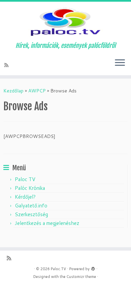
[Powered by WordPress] (93, 267)
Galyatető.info (31, 205)
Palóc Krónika (30, 188)
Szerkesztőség (31, 214)
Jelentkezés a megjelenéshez (47, 223)
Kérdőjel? (25, 196)
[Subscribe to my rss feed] (7, 65)
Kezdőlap (13, 90)
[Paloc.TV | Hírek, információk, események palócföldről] (65, 22)
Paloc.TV (58, 269)
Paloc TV (25, 179)
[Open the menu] (120, 63)
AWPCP (37, 90)
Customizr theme (81, 276)
